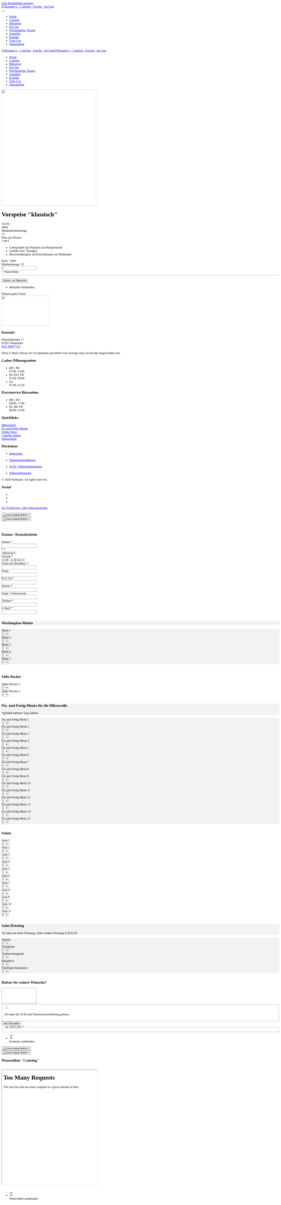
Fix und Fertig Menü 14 (16, 811)
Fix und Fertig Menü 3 (15, 733)
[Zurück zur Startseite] (28, 6)
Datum (7, 542)
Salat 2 (6, 847)
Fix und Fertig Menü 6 (15, 754)
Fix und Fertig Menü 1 (15, 719)
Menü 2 (6, 637)
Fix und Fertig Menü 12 (16, 797)
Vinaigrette (8, 946)
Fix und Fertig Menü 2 (15, 726)
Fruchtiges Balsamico (15, 967)
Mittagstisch (9, 425)
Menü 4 (6, 651)
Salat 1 (6, 840)
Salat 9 (6, 897)
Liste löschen (9, 1067)
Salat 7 (6, 882)
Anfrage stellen (27, 1067)
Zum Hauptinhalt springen (17, 3)
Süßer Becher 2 (11, 691)
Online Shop (9, 432)
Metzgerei (15, 23)
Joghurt (6, 939)
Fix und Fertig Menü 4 (15, 740)
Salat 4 (6, 861)
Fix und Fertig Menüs (15, 428)
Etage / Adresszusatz (14, 593)
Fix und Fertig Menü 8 (15, 769)
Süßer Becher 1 (11, 684)
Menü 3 (6, 644)
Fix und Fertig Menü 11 (16, 790)
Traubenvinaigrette (13, 953)
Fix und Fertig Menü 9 (15, 776)
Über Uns (15, 40)
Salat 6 (6, 875)
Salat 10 (6, 904)
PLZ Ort (8, 578)
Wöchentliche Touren (22, 30)
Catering (14, 20)
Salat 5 (6, 868)
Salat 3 (6, 854)
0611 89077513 (11, 346)
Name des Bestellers (15, 563)
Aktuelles (15, 33)
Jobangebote (16, 44)
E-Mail (7, 608)
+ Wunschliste (10, 271)
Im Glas (14, 26)
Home (13, 16)
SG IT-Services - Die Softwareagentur (25, 507)
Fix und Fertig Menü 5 (15, 747)
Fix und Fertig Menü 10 (16, 783)
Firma (5, 571)
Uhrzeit (7, 556)
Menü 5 (6, 658)
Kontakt (14, 37)
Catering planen (11, 435)
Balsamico (8, 960)
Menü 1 (6, 630)
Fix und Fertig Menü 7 (15, 762)
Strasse (7, 585)
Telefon (7, 600)
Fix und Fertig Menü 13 (16, 804)
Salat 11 (6, 911)
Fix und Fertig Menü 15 (16, 818)
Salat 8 (6, 889)
